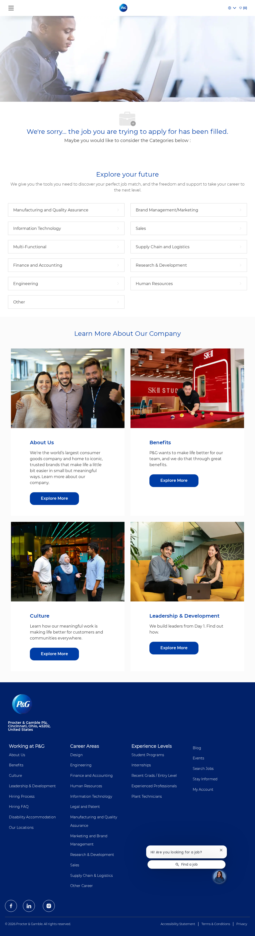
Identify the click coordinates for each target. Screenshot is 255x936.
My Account (203, 789)
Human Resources (86, 786)
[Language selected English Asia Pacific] (232, 7)
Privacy (241, 924)
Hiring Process (22, 796)
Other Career (81, 886)
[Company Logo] (124, 7)
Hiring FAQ (19, 806)
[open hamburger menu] (11, 7)
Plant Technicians (146, 796)
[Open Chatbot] (219, 876)
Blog (197, 748)
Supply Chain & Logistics (91, 875)
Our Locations (21, 827)
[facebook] (11, 906)
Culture (15, 775)
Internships (141, 765)
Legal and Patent (85, 806)
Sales (74, 865)
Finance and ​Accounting (91, 775)
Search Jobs (203, 768)
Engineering (81, 765)
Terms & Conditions (215, 924)
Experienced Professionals (154, 786)
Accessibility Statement (178, 924)
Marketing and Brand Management (88, 840)
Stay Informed (205, 779)
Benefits (16, 765)
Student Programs (147, 755)
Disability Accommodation (32, 817)
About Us (17, 755)
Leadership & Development (32, 786)
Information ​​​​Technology (91, 796)
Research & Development (92, 854)
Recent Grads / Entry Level (154, 775)
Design (76, 755)
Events (198, 758)
